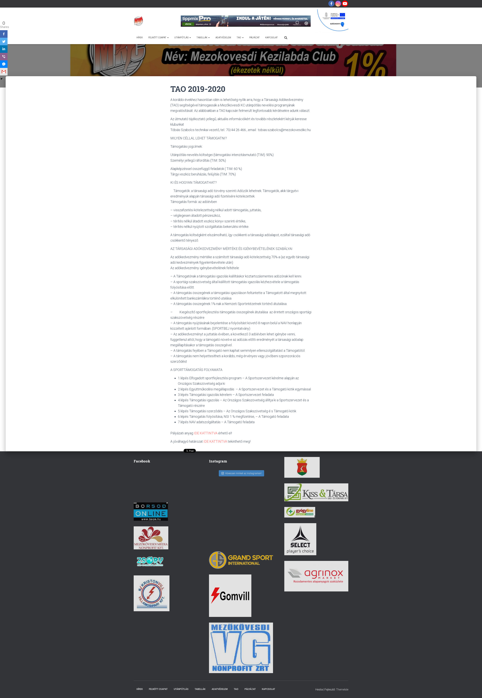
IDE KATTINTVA (205, 433)
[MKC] (138, 21)
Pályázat (254, 37)
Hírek (140, 37)
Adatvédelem (223, 37)
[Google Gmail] (4, 71)
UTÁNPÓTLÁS (181, 37)
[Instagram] (338, 4)
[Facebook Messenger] (4, 64)
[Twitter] (4, 41)
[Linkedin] (4, 49)
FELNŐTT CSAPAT (157, 37)
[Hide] (1, 78)
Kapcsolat (271, 37)
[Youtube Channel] (345, 4)
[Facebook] (331, 4)
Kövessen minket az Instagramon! (243, 473)
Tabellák (202, 37)
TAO (239, 37)
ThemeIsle (342, 689)
